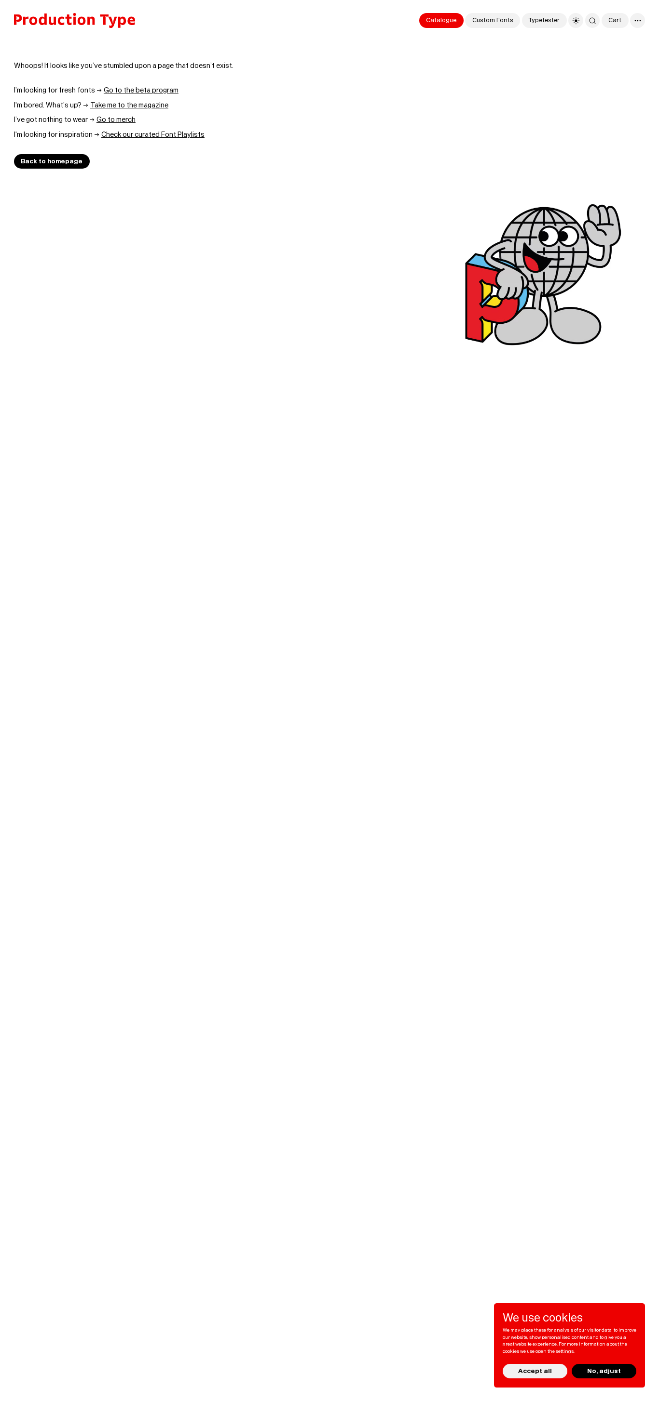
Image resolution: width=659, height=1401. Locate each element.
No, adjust (604, 1370)
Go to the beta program (141, 90)
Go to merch (116, 119)
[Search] (592, 20)
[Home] (74, 20)
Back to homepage (51, 161)
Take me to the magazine (129, 105)
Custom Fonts (492, 20)
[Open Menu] (637, 20)
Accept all (535, 1370)
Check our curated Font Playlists (153, 134)
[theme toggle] (575, 20)
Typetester (544, 20)
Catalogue (441, 20)
